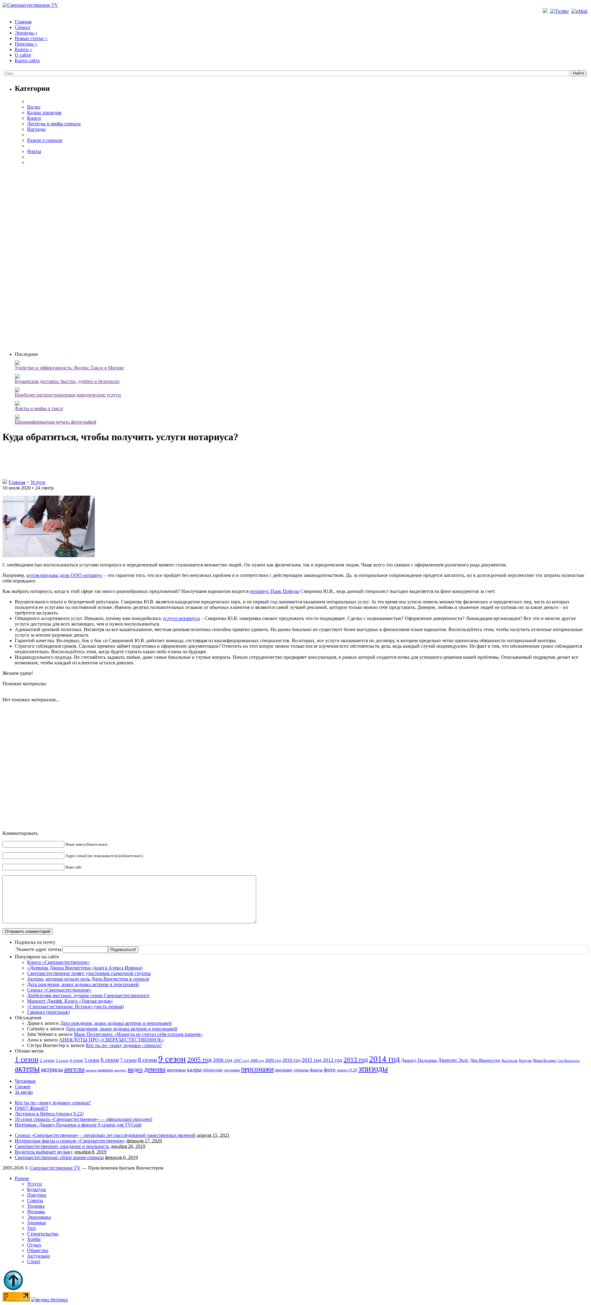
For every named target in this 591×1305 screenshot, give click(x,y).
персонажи (257, 1069)
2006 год (222, 1060)
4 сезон (76, 1060)
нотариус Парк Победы (274, 591)
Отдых (34, 1244)
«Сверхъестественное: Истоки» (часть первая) (75, 1006)
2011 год (311, 1060)
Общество (37, 1250)
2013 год (356, 1059)
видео (135, 1069)
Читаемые (25, 1081)
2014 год (384, 1059)
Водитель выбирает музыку (44, 1151)
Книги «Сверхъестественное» (58, 962)
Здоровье (36, 1222)
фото (330, 1069)
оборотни (212, 1069)
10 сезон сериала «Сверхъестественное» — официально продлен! (83, 1119)
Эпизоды (26, 32)
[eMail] (580, 11)
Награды (36, 129)
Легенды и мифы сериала (54, 123)
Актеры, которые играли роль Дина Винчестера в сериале (88, 978)
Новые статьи (31, 38)
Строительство (42, 1233)
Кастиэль (510, 1060)
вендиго (121, 1070)
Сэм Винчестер (568, 1060)
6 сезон (110, 1060)
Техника (36, 1206)
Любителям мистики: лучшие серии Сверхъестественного (88, 995)
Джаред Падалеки (419, 1060)
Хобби (34, 1239)
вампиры (105, 1070)
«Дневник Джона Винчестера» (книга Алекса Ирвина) (85, 967)
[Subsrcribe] (546, 11)
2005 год (199, 1059)
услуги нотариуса (181, 618)
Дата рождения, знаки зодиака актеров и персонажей (83, 984)
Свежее (22, 1086)
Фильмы (36, 1211)
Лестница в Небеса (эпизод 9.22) (49, 1113)
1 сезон (26, 1059)
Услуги (37, 482)
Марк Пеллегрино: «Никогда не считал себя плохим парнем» (138, 1034)
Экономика (39, 1217)
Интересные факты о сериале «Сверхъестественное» (70, 1140)
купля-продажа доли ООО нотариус (64, 575)
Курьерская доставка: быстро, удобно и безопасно (67, 381)
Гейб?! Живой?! (31, 1108)
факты (316, 1069)
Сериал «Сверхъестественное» (59, 990)
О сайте (23, 55)
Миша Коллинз (544, 1061)
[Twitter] (560, 11)
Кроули (525, 1060)
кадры (194, 1069)
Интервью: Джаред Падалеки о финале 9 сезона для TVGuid (78, 1124)
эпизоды (373, 1068)
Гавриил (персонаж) (48, 1012)
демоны (154, 1069)
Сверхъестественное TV (55, 1167)
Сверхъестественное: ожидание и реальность (62, 1146)
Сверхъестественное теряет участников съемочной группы (89, 973)
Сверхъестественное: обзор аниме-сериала (59, 1157)
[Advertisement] (301, 257)
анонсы (91, 1070)
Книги (23, 49)
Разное (22, 1178)
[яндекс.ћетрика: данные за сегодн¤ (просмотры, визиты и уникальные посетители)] (49, 1300)
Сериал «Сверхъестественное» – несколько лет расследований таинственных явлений (105, 1135)
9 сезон (172, 1059)
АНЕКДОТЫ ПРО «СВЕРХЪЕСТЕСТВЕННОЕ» (111, 1039)
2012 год (332, 1060)
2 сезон (47, 1060)
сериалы (301, 1069)
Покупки (36, 1195)
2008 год (257, 1060)
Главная (23, 21)
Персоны (26, 43)
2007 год (241, 1060)
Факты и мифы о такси (39, 408)
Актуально (38, 1256)
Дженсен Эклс (453, 1060)
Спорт (33, 1261)
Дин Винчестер (485, 1060)
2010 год (291, 1060)
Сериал (22, 27)
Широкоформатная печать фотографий (55, 422)
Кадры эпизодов (44, 112)
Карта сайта (27, 60)
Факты (34, 151)
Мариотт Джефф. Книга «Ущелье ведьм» (70, 1001)
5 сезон (91, 1060)
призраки (283, 1070)
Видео (33, 107)
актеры (27, 1068)
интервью (176, 1069)
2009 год (273, 1060)
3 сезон (62, 1060)
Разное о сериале (44, 140)
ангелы (74, 1069)
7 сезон (128, 1060)
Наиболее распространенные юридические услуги (68, 394)
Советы (35, 1200)
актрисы (52, 1069)
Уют (31, 1228)
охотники (231, 1070)
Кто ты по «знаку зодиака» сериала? (124, 1045)
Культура (36, 1189)
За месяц (24, 1092)
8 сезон (147, 1059)
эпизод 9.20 (347, 1070)
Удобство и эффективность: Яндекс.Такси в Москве (69, 367)
